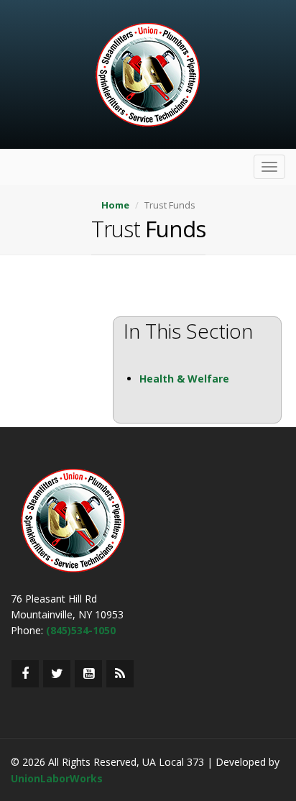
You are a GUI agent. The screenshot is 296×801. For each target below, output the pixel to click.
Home (115, 204)
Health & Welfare (184, 378)
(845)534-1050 (81, 630)
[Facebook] (25, 673)
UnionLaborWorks (57, 778)
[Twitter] (56, 673)
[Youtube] (88, 673)
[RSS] (120, 673)
